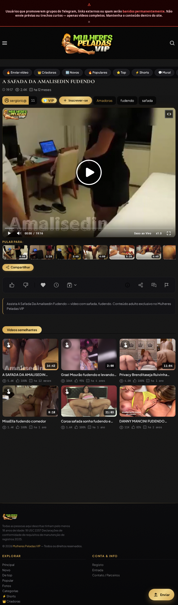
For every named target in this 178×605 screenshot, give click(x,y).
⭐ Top (121, 72)
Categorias (10, 591)
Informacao (127, 285)
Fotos (6, 586)
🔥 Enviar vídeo (17, 72)
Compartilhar (141, 285)
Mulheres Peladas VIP (27, 546)
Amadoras (104, 100)
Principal (8, 565)
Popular (7, 580)
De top (7, 575)
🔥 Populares (97, 72)
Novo (6, 570)
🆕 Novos (72, 72)
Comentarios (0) (154, 285)
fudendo (127, 100)
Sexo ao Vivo (142, 233)
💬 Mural (164, 72)
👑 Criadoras (47, 72)
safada (147, 100)
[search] (172, 43)
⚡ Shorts (142, 72)
